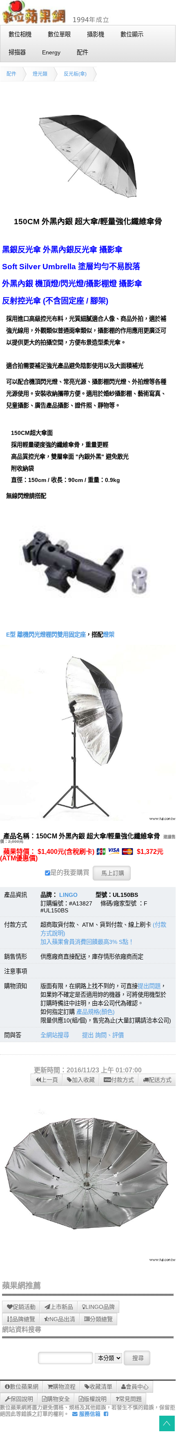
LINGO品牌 (100, 1307)
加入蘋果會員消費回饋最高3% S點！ (87, 942)
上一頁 (49, 1079)
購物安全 (58, 1399)
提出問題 (149, 986)
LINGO (68, 895)
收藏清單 (100, 1386)
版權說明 (95, 1399)
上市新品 (61, 1307)
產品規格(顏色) (95, 1012)
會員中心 (137, 1386)
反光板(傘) (75, 74)
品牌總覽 (23, 1319)
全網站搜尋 (54, 1035)
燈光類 (40, 74)
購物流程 (64, 1386)
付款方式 (122, 1079)
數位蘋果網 (24, 1386)
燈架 (108, 634)
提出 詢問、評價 (103, 1035)
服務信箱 (89, 1414)
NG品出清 (62, 1319)
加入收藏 (83, 1079)
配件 (11, 74)
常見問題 (130, 1399)
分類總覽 (101, 1319)
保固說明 (21, 1399)
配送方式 (160, 1079)
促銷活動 (24, 1307)
